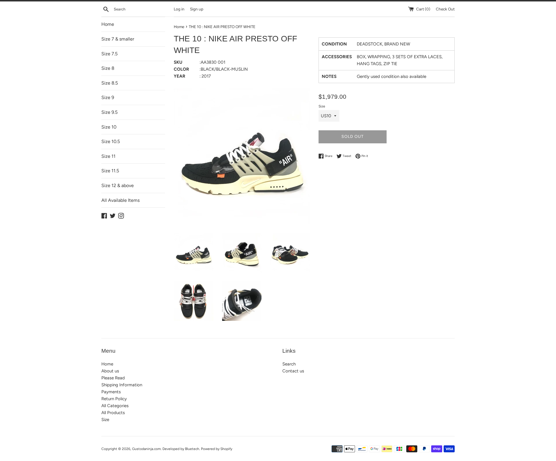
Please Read (113, 377)
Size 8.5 (109, 83)
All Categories (115, 405)
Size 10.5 (110, 141)
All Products (113, 412)
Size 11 (108, 156)
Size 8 (107, 68)
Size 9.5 (109, 112)
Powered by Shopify (216, 449)
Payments (111, 391)
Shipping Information (121, 384)
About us (110, 371)
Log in (179, 9)
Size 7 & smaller (117, 39)
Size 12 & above (117, 185)
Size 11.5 (110, 170)
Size (322, 106)
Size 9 (107, 97)
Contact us (293, 371)
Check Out (445, 9)
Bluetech (192, 449)
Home (107, 24)
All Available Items (120, 200)
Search (289, 364)
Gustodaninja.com (146, 449)
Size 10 (108, 127)
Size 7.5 (109, 53)
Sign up (196, 9)
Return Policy (114, 398)
